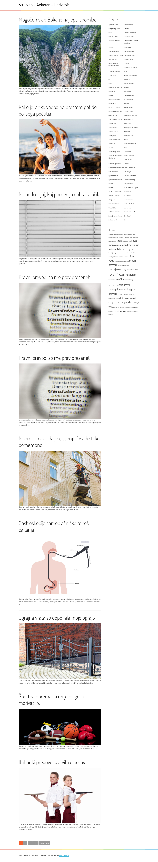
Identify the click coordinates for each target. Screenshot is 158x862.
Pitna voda (112, 123)
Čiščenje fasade (114, 37)
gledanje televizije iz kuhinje (121, 237)
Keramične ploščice (115, 87)
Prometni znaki (129, 135)
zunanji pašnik (131, 311)
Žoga (125, 220)
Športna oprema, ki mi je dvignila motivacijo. (51, 699)
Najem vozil (112, 103)
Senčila (126, 163)
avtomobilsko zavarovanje (116, 235)
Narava (126, 103)
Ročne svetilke (129, 155)
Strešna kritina (129, 184)
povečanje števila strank (122, 261)
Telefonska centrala (115, 192)
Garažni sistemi (129, 59)
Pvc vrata (112, 143)
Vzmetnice (127, 208)
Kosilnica (112, 91)
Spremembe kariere (115, 180)
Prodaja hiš (112, 135)
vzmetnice (115, 307)
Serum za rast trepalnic (116, 168)
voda (128, 302)
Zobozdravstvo (113, 220)
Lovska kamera (129, 95)
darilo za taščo (128, 235)
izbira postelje (112, 241)
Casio (110, 33)
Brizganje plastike (114, 29)
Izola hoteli (112, 75)
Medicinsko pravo (114, 99)
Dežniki (111, 47)
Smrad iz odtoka (129, 168)
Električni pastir (114, 51)
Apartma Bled (113, 24)
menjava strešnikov (120, 245)
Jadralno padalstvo (130, 75)
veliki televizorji (121, 303)
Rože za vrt (127, 160)
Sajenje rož (112, 280)
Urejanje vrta (112, 303)
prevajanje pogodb (119, 269)
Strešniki (111, 188)
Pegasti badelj (129, 119)
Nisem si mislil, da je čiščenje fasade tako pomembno (59, 441)
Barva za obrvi (129, 24)
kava (134, 240)
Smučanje (127, 171)
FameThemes (64, 855)
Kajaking (127, 79)
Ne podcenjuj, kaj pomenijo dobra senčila (59, 194)
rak (137, 270)
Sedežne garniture (115, 163)
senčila (120, 279)
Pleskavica (127, 123)
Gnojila (126, 63)
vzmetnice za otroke (124, 307)
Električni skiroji (129, 51)
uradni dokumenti (126, 298)
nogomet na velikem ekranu (122, 253)
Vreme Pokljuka (129, 204)
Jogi (110, 79)
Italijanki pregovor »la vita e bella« (52, 762)
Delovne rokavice (114, 41)
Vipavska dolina (114, 204)
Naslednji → (44, 843)
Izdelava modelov (114, 71)
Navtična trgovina (114, 107)
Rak (125, 147)
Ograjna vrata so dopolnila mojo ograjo (57, 617)
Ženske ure (127, 216)
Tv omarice (127, 196)
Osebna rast (113, 115)
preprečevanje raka (123, 265)
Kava (110, 83)
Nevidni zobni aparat (115, 111)
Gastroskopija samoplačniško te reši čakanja (54, 526)
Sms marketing (113, 171)
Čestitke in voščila (130, 33)
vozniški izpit (135, 303)
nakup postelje (126, 250)
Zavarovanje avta (130, 212)
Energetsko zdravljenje (116, 55)
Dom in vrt (127, 47)
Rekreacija (127, 151)
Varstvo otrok (128, 200)
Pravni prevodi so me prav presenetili (55, 276)
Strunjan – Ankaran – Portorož (44, 5)
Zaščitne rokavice (114, 212)
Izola (125, 71)
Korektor (127, 87)
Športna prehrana (130, 176)
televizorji (120, 294)
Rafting (111, 147)
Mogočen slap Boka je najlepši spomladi (58, 19)
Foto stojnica (113, 59)
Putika (126, 139)
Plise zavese (113, 127)
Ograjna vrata (128, 111)
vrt (110, 306)
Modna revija (128, 99)
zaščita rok (119, 311)
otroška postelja (123, 257)
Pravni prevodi (113, 131)
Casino (126, 29)
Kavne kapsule (129, 83)
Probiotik (127, 131)
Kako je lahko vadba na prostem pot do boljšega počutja (58, 110)
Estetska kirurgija (129, 55)
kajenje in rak (127, 241)
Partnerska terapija (130, 115)
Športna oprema (114, 176)
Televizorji (127, 192)
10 (35, 843)
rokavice (131, 274)
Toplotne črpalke (114, 196)
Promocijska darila (115, 139)
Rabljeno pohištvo (130, 143)
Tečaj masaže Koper (131, 188)
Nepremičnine (128, 107)
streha (113, 284)
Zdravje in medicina (115, 216)
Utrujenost (112, 200)
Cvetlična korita (129, 37)
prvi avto (133, 270)
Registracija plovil (114, 151)
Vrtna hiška (112, 208)
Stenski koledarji (129, 180)
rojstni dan (117, 274)
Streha (111, 184)
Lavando (111, 95)
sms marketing (128, 280)
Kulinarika (127, 91)
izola (119, 240)
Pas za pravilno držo (115, 119)
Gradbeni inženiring (130, 67)
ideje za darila (134, 237)
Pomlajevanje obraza (131, 127)
